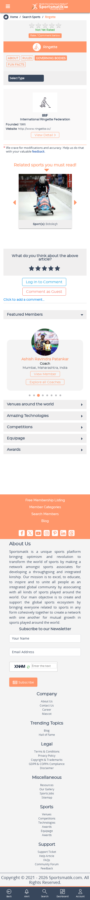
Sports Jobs (47, 793)
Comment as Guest (44, 292)
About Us (47, 701)
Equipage (47, 831)
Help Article (46, 856)
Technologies (46, 823)
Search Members (45, 514)
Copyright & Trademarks (47, 760)
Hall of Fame (47, 735)
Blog (45, 521)
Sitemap (47, 797)
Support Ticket (47, 852)
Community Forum (47, 864)
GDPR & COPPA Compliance (47, 764)
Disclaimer (47, 768)
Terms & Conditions (47, 751)
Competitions (46, 818)
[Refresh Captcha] (28, 667)
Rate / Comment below (45, 35)
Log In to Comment (44, 282)
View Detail (44, 135)
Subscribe (26, 682)
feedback (38, 151)
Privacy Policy (46, 756)
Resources (47, 785)
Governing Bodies (51, 58)
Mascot (46, 714)
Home (14, 17)
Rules (27, 58)
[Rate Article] (58, 269)
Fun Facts (16, 64)
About (13, 58)
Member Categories (45, 507)
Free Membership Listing (45, 500)
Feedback (47, 868)
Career (46, 710)
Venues (46, 814)
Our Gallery (46, 789)
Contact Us (47, 705)
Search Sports (31, 17)
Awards (47, 827)
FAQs (46, 860)
